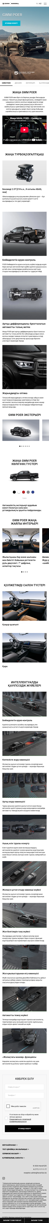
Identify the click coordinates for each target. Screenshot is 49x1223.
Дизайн (18, 83)
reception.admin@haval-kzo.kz (35, 1173)
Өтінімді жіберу (24, 1128)
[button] (19, 446)
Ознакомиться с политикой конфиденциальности (20, 1120)
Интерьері (30, 83)
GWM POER (6, 83)
